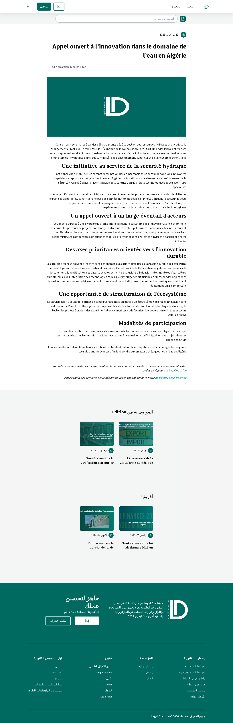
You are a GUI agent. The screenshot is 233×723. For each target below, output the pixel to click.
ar (28, 6)
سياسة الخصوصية (196, 691)
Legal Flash (106, 697)
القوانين (59, 666)
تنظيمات (58, 679)
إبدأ (87, 621)
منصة (190, 7)
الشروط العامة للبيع (195, 666)
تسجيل (44, 7)
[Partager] (151, 470)
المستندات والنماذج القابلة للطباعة (45, 691)
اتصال (150, 679)
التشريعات (57, 672)
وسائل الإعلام (146, 666)
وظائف (149, 672)
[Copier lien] (152, 470)
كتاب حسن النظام (196, 685)
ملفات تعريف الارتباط (194, 679)
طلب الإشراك (58, 621)
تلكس (109, 679)
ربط (58, 7)
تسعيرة (176, 7)
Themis (108, 685)
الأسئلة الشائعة (197, 697)
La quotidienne (104, 672)
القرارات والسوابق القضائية (48, 685)
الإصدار (108, 691)
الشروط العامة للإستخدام (192, 672)
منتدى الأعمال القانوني (100, 666)
